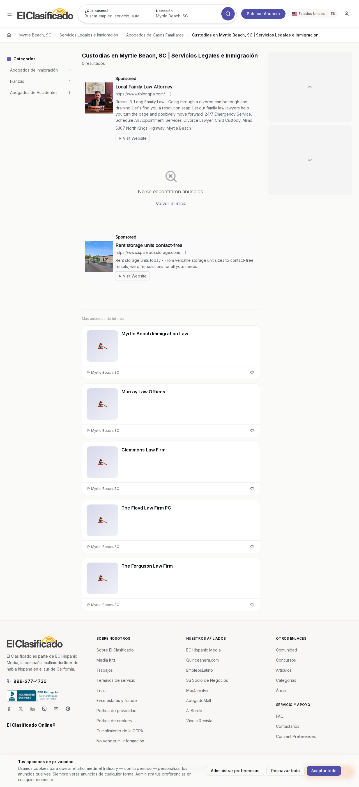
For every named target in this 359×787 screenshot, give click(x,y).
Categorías (286, 680)
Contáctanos (287, 726)
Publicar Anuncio (263, 13)
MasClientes (197, 690)
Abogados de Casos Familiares (155, 35)
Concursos (286, 660)
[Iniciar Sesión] (346, 13)
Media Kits (106, 660)
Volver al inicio (171, 203)
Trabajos (104, 670)
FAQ (280, 716)
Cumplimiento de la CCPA (119, 730)
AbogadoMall (198, 700)
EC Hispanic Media (203, 650)
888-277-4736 (30, 681)
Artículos (284, 670)
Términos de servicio (115, 680)
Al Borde (194, 710)
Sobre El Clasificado (115, 650)
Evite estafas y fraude (116, 700)
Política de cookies (114, 720)
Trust (101, 690)
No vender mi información (120, 740)
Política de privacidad (116, 710)
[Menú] (9, 13)
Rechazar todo (285, 770)
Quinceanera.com (202, 660)
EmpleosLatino (199, 670)
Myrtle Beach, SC (35, 35)
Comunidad (286, 650)
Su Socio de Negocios (207, 680)
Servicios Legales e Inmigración (88, 35)
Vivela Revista (199, 720)
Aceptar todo (324, 770)
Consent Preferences (296, 736)
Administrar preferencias (235, 770)
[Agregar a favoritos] (252, 372)
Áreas (281, 690)
